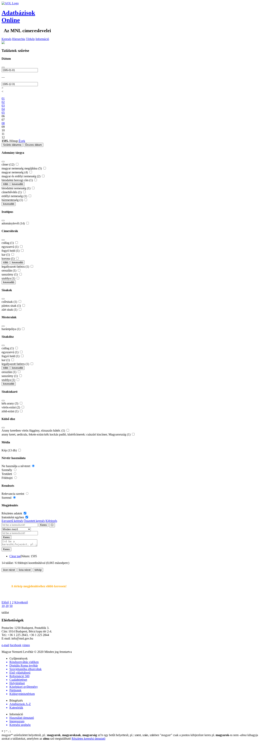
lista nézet (25, 569)
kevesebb (17, 184)
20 (7, 606)
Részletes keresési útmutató (88, 738)
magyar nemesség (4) (15, 172)
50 (11, 606)
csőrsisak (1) (10, 301)
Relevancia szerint (13, 493)
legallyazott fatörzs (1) (16, 266)
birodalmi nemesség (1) (16, 188)
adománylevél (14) (14, 223)
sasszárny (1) (10, 274)
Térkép (30, 39)
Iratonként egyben (13, 517)
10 (3, 606)
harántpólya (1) (11, 329)
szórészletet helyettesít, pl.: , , (49, 735)
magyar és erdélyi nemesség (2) (21, 176)
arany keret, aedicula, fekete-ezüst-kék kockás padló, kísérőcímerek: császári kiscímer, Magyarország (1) (66, 434)
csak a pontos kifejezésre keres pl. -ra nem (199, 735)
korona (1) (8, 258)
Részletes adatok (12, 513)
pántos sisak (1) (12, 305)
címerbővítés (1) (12, 192)
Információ (42, 39)
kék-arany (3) (10, 403)
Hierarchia (18, 39)
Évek (22, 141)
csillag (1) (8, 242)
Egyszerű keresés (12, 520)
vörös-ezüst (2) (11, 407)
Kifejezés (51, 520)
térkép (38, 569)
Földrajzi (7, 477)
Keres (43, 524)
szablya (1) (9, 278)
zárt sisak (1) (10, 309)
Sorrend (7, 497)
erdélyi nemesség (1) (15, 196)
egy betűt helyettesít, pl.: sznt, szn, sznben (129, 735)
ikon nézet (9, 569)
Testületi (7, 474)
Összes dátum (33, 144)
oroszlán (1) (9, 270)
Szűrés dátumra (12, 144)
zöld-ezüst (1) (10, 411)
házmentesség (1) (13, 200)
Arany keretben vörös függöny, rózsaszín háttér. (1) (34, 430)
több (5, 184)
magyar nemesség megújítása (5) (22, 168)
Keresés (6, 39)
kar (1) (6, 254)
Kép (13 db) (9, 450)
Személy (7, 470)
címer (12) (8, 164)
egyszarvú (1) (10, 246)
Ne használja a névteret (16, 466)
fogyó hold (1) (11, 250)
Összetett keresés (34, 520)
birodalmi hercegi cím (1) (18, 180)
